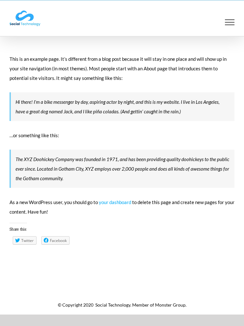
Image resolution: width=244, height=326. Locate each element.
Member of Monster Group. (159, 305)
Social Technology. (112, 305)
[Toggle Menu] (230, 22)
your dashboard (115, 202)
